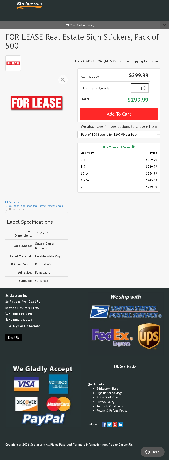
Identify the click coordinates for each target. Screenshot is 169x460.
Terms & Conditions (110, 406)
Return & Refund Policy (112, 411)
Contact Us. (126, 445)
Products (13, 202)
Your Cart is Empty (81, 25)
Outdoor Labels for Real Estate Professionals (36, 205)
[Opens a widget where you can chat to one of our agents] (152, 452)
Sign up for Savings (109, 393)
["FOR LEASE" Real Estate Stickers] (13, 63)
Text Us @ (22, 326)
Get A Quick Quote (109, 397)
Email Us (13, 338)
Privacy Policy (105, 402)
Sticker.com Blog (107, 389)
